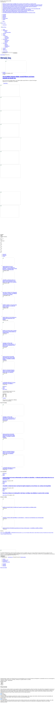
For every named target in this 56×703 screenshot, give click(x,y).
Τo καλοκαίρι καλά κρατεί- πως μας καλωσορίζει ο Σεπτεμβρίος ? (14, 7)
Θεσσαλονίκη (14, 532)
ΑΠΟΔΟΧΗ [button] (10, 680)
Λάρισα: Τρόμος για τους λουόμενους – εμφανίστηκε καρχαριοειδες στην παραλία (10, 318)
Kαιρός (1, 532)
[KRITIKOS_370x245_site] (10, 109)
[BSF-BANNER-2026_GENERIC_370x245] (10, 150)
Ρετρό (6, 31)
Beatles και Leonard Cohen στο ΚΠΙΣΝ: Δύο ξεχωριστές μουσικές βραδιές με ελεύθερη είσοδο (19, 3)
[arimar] (10, 123)
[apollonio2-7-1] (9, 136)
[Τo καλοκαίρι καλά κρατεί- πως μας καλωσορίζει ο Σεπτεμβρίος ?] (9, 381)
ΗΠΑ (11, 532)
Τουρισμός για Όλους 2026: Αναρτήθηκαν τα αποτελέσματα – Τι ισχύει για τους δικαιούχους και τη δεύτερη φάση (22, 4)
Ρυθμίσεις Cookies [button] (4, 680)
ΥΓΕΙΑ (4, 34)
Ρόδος (52, 532)
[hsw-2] (10, 204)
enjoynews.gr (10, 557)
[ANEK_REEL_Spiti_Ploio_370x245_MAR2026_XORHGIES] (9, 217)
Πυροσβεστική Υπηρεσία (47, 532)
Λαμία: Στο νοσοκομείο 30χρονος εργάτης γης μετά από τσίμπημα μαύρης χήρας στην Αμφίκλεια (20, 6)
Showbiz (6, 45)
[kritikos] (10, 96)
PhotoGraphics (23, 557)
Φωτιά (8, 533)
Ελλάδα (6, 36)
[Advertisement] (8, 185)
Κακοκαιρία (19, 532)
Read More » (5, 83)
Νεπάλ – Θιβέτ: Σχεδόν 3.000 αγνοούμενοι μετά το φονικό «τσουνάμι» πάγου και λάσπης (18, 10)
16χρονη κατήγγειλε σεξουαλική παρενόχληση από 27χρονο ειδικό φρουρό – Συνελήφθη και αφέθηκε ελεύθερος (22, 5)
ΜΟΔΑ (6, 44)
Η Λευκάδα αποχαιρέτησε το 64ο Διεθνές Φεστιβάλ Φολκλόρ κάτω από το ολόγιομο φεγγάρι (19, 12)
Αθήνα (4, 532)
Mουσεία (6, 41)
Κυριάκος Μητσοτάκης (30, 532)
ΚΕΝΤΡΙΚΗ (2, 54)
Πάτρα (38, 532)
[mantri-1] (9, 163)
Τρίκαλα (1, 533)
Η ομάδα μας (5, 560)
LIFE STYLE (5, 43)
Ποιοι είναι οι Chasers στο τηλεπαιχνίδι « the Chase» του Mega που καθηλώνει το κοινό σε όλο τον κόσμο (10, 293)
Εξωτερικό (7, 37)
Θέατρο (6, 42)
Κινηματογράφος (8, 32)
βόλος (11, 533)
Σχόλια (4, 256)
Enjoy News (5, 389)
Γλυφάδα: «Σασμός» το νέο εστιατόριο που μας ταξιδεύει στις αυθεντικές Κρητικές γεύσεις (10, 305)
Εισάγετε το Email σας (4, 554)
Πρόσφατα (4, 255)
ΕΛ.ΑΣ (8, 532)
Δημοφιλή (4, 254)
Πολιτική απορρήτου (6, 561)
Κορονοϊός (22, 532)
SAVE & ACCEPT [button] (3, 702)
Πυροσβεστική (41, 532)
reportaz (4, 73)
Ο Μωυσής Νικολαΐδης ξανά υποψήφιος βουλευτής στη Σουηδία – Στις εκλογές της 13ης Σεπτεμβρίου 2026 (21, 8)
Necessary (3, 694)
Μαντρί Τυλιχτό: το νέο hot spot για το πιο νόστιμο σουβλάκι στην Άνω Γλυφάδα (17, 9)
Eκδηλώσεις (7, 40)
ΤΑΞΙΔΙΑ (4, 35)
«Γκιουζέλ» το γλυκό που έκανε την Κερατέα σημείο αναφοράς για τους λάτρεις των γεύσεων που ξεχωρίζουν (9, 281)
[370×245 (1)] (10, 177)
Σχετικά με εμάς (5, 559)
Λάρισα (35, 532)
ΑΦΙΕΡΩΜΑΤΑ (5, 30)
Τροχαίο (5, 533)
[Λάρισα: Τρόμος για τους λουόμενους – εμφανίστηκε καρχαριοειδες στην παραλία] (9, 316)
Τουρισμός (7, 38)
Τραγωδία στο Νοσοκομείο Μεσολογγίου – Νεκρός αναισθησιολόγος (15, 11)
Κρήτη (25, 532)
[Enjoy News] (3, 27)
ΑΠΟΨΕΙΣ (4, 33)
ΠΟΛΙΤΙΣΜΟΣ (5, 39)
